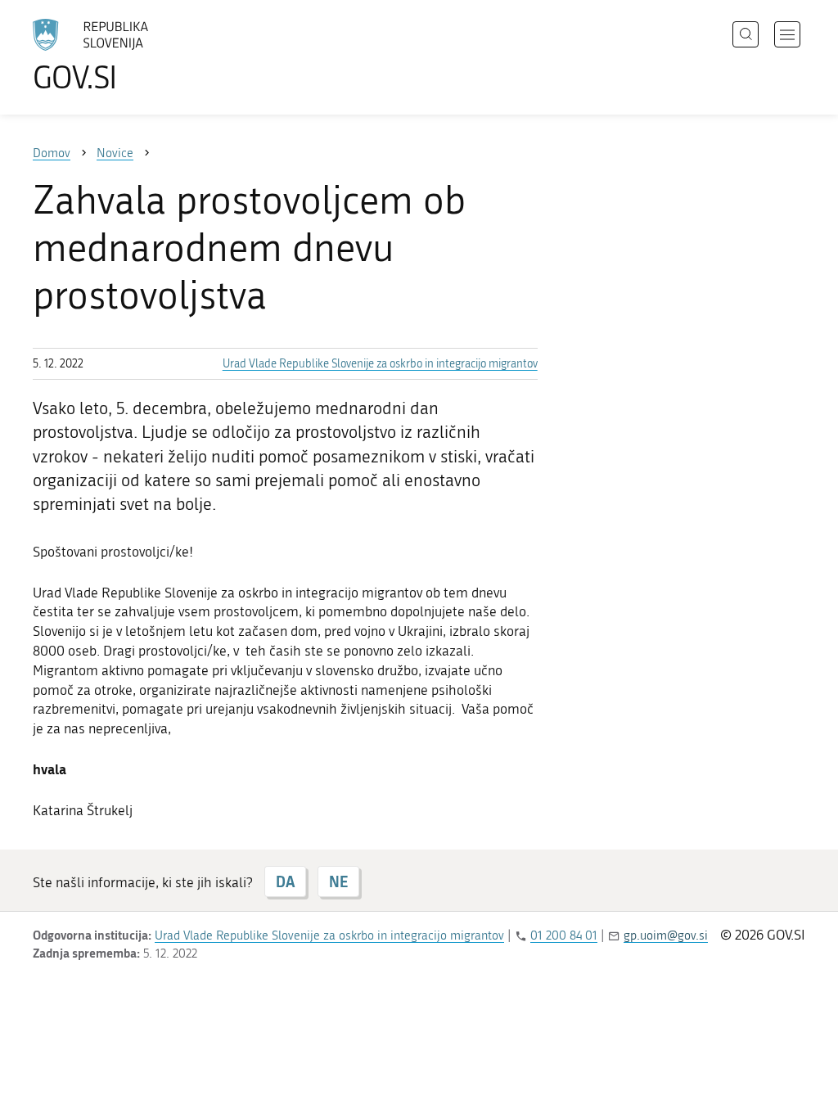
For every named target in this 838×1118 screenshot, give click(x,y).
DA (285, 881)
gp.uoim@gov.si (666, 935)
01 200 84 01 (563, 935)
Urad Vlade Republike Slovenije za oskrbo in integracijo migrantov (380, 364)
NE (338, 881)
